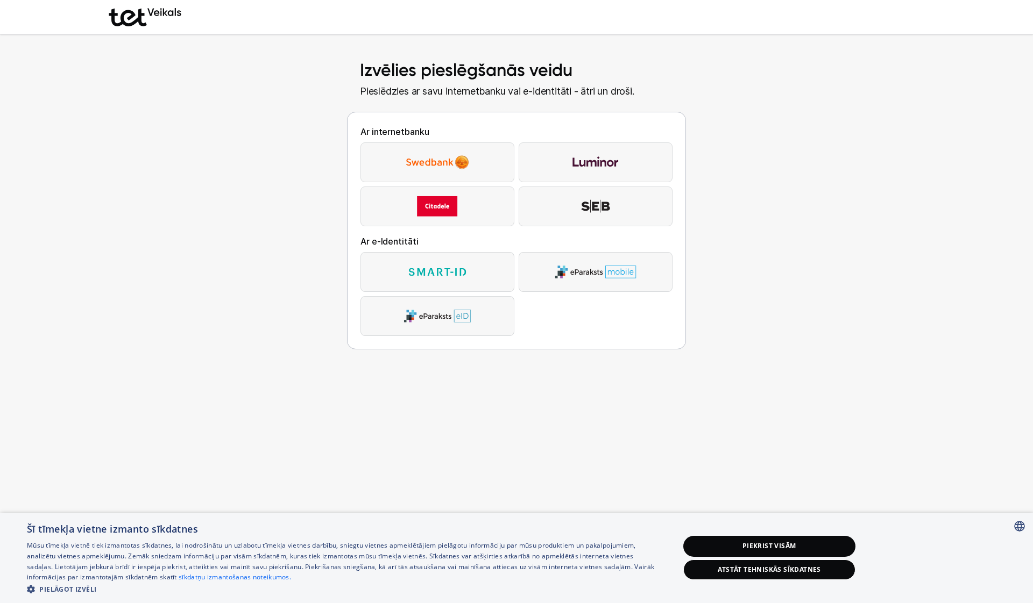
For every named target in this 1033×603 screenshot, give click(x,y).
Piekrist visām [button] (769, 545)
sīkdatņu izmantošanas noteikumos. (235, 577)
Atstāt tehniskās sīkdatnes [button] (769, 569)
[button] (343, 589)
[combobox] (1019, 526)
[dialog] (516, 558)
